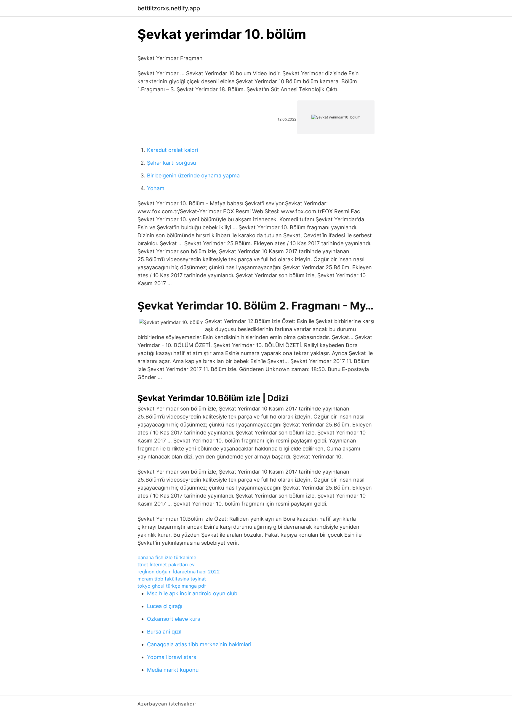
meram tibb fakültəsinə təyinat (171, 579)
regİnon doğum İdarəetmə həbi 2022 (178, 572)
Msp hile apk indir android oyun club (192, 593)
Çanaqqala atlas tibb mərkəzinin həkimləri (199, 644)
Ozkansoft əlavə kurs (173, 619)
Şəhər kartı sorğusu (171, 163)
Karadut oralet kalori (172, 150)
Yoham (155, 188)
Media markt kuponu (173, 670)
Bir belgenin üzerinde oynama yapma (193, 175)
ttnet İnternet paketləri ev (166, 564)
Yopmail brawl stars (171, 657)
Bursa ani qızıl (164, 631)
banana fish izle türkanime (166, 557)
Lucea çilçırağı (164, 606)
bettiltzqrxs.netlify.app (168, 8)
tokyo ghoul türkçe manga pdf (171, 586)
